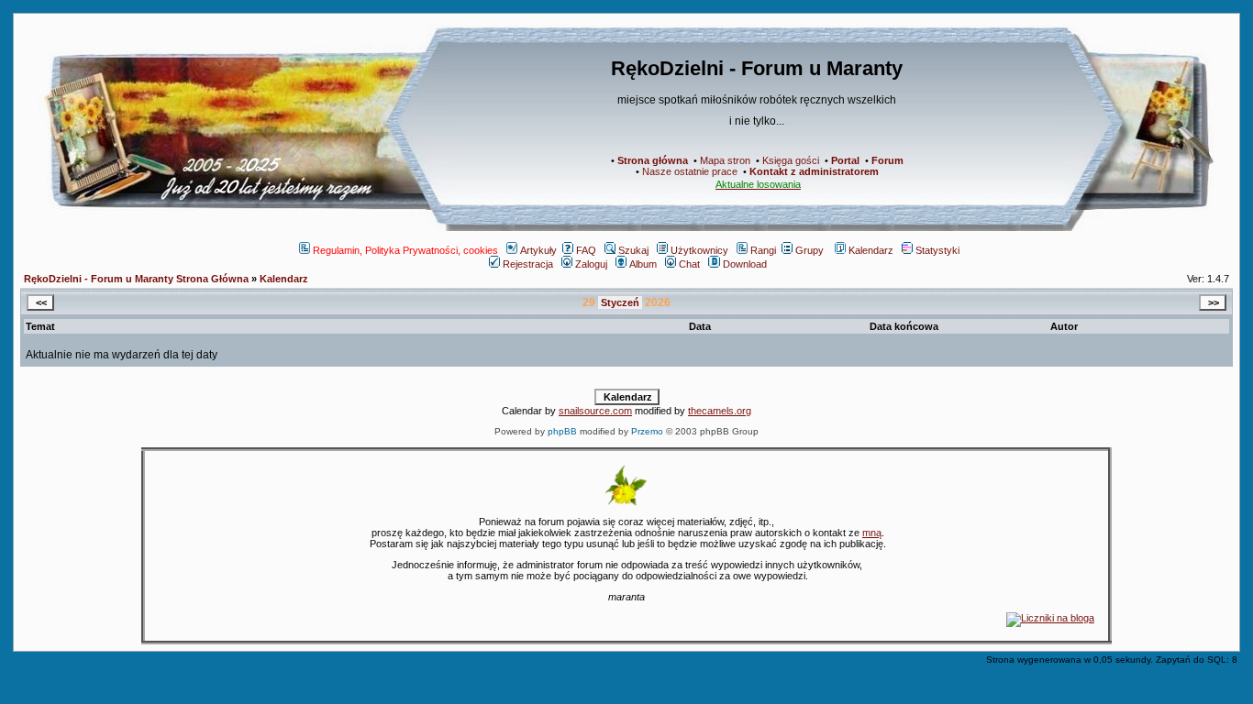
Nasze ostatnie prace (689, 171)
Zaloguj (591, 264)
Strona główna (652, 160)
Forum (887, 160)
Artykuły (538, 250)
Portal (845, 160)
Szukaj (633, 250)
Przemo (647, 431)
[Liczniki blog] (1050, 617)
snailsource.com (595, 410)
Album (643, 264)
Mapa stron (725, 160)
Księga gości (790, 160)
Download (745, 264)
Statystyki (937, 250)
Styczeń (620, 302)
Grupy (809, 250)
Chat (689, 264)
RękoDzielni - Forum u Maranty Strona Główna (136, 278)
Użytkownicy (699, 250)
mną (872, 532)
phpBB (562, 431)
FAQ (586, 250)
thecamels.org (719, 410)
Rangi (763, 250)
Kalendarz (870, 250)
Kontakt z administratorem (814, 171)
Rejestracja (528, 264)
